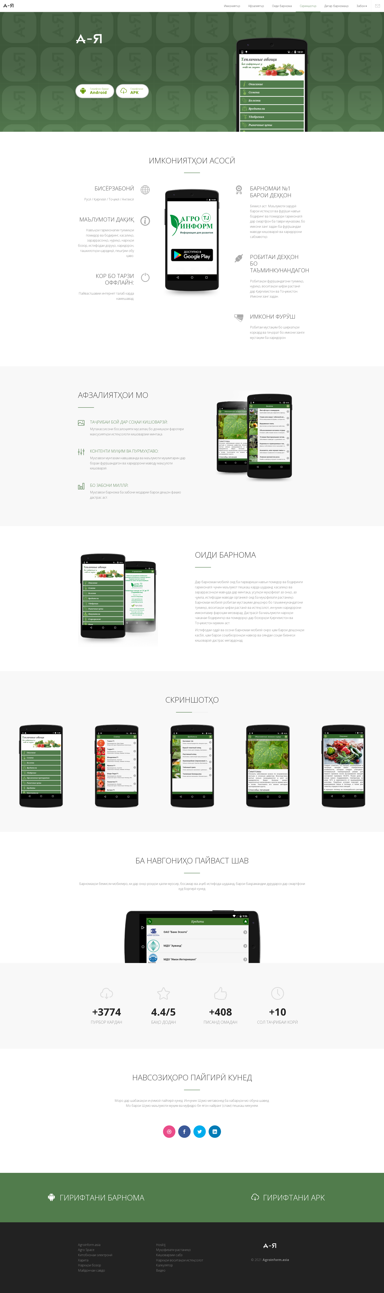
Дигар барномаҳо (336, 6)
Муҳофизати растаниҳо (173, 1250)
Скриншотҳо (308, 6)
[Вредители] (192, 766)
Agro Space (86, 1250)
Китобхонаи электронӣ (95, 1255)
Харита (83, 1260)
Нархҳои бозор (89, 1265)
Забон (361, 6)
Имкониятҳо (232, 6)
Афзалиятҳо (256, 6)
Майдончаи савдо (91, 1270)
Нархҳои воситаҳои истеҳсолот (179, 1260)
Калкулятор (164, 1265)
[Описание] (343, 766)
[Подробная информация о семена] (116, 766)
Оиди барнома (282, 6)
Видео (160, 1270)
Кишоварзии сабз (169, 1255)
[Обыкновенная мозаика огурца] (268, 766)
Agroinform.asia (89, 1245)
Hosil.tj (160, 1245)
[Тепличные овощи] (41, 766)
